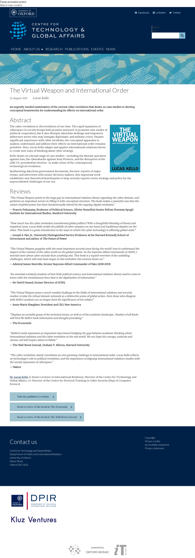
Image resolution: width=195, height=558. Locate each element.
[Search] (182, 35)
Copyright (150, 437)
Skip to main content (11, 5)
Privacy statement (154, 448)
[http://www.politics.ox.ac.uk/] (33, 501)
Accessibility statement (157, 444)
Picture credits (152, 441)
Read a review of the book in (42, 406)
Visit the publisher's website (33, 396)
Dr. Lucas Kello (19, 377)
